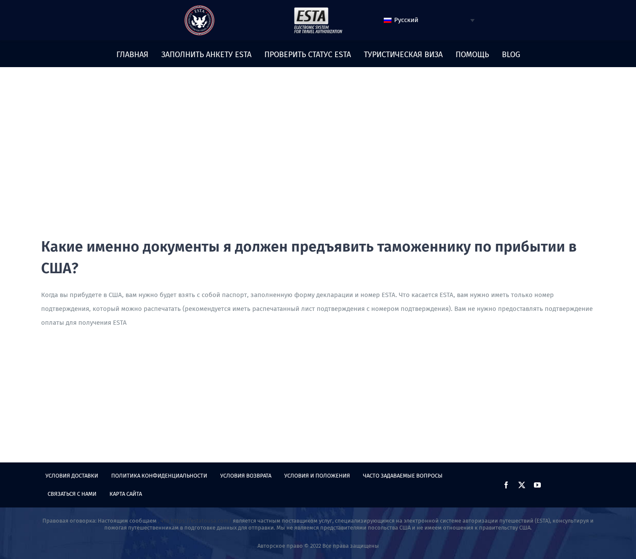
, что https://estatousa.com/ (194, 520)
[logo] (199, 8)
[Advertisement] (318, 171)
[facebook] (506, 484)
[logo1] (318, 9)
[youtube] (537, 484)
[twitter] (521, 484)
